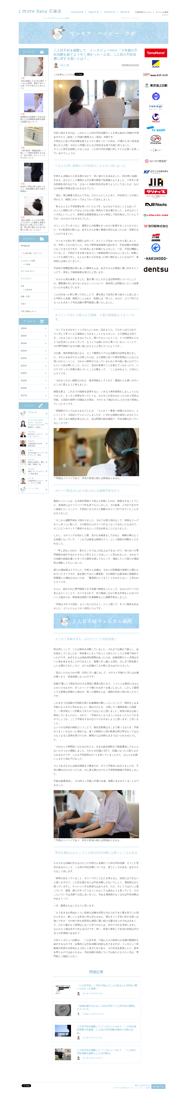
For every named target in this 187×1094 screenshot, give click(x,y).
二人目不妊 (27, 290)
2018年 (24, 388)
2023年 (24, 351)
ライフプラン (26, 279)
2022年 (24, 358)
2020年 (24, 373)
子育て (23, 304)
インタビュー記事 (28, 261)
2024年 (24, 343)
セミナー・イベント (131, 18)
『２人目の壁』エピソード (31, 253)
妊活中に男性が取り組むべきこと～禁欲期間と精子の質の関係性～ (32, 189)
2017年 (24, 395)
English (165, 15)
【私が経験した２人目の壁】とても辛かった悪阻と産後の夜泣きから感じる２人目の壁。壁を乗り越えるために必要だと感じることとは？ (32, 225)
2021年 (24, 366)
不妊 (22, 286)
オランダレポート (28, 271)
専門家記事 (25, 246)
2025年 (24, 336)
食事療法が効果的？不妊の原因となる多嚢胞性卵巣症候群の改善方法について (32, 119)
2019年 (24, 380)
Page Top (159, 1086)
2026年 (24, 328)
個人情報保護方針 (143, 1085)
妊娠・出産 (25, 296)
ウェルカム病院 (56, 18)
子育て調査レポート (29, 311)
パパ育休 (26, 264)
